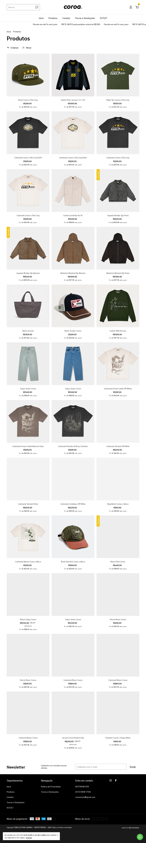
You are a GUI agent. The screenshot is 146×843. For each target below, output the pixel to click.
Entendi (29, 837)
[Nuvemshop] (130, 827)
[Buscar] (36, 7)
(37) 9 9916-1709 (83, 792)
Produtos (53, 18)
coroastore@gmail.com (85, 797)
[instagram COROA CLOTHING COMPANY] (110, 780)
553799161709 (82, 786)
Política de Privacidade (51, 786)
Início (41, 18)
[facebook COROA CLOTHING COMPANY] (115, 780)
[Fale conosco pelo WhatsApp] (140, 837)
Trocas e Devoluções (85, 18)
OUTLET (103, 18)
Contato (66, 18)
